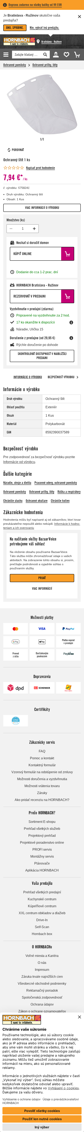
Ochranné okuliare (37, 501)
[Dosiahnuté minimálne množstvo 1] (11, 228)
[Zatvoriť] (79, 16)
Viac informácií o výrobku (42, 208)
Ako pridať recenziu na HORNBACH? (42, 800)
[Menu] (6, 54)
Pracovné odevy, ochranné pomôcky (55, 483)
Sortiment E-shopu (42, 821)
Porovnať (18, 150)
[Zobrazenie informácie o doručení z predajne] (71, 338)
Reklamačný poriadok (42, 990)
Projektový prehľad (42, 835)
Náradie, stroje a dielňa (17, 483)
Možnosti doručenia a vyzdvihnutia (42, 779)
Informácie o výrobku (27, 377)
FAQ (42, 751)
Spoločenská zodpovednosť (42, 997)
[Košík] (76, 54)
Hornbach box (42, 934)
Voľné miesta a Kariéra (42, 956)
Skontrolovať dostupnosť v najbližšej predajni (42, 356)
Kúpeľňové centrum (42, 906)
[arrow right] (77, 377)
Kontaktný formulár (42, 765)
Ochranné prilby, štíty (44, 65)
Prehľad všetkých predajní (42, 892)
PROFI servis (42, 849)
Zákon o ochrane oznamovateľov (42, 1011)
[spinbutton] (23, 228)
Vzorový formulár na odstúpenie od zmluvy (42, 772)
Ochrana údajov (42, 1004)
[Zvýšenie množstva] (34, 228)
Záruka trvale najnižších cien (42, 976)
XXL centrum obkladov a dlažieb (42, 913)
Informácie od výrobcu (19, 462)
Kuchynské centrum (42, 899)
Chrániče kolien (60, 501)
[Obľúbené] (65, 54)
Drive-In (42, 920)
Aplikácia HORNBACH (42, 870)
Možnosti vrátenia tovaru (42, 786)
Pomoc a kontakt (42, 758)
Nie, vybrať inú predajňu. (44, 28)
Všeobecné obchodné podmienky (42, 983)
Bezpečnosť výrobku (61, 377)
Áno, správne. (15, 28)
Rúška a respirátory (69, 492)
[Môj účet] (55, 54)
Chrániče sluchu (12, 501)
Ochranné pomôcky (14, 65)
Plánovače (42, 863)
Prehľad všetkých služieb (42, 828)
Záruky (42, 793)
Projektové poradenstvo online (42, 842)
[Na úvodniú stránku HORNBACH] (19, 41)
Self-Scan (42, 927)
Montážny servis (42, 856)
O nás (42, 962)
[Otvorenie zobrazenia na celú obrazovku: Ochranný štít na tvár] (42, 104)
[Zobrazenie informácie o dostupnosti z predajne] (71, 322)
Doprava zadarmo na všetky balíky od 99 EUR (35, 5)
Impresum (42, 969)
